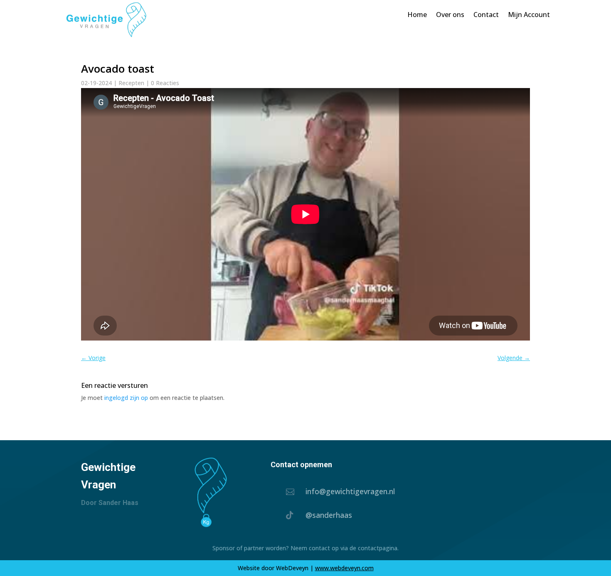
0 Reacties (165, 83)
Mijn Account (529, 14)
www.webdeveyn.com (344, 568)
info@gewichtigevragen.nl (350, 491)
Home (417, 14)
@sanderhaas (329, 515)
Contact (486, 14)
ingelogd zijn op (126, 398)
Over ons (450, 14)
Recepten (131, 83)
